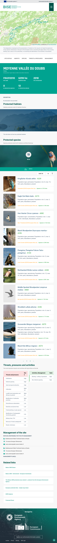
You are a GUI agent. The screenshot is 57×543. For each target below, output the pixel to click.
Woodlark (30, 307)
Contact (7, 540)
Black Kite (30, 346)
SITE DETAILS (8, 58)
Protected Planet (10, 500)
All (26, 169)
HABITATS (17, 58)
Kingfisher (29, 179)
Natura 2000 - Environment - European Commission (18, 473)
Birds (30, 169)
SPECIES (24, 58)
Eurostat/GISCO (52, 44)
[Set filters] (52, 173)
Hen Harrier (31, 213)
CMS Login (23, 540)
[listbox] (10, 1)
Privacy (12, 540)
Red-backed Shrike (33, 270)
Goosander (32, 324)
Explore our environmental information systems (28, 537)
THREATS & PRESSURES (36, 58)
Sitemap (17, 540)
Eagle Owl (28, 196)
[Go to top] (54, 540)
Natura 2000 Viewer (11, 467)
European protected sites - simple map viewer (17, 488)
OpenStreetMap (37, 44)
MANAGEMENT (49, 58)
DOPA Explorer (9, 494)
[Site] (19, 7)
